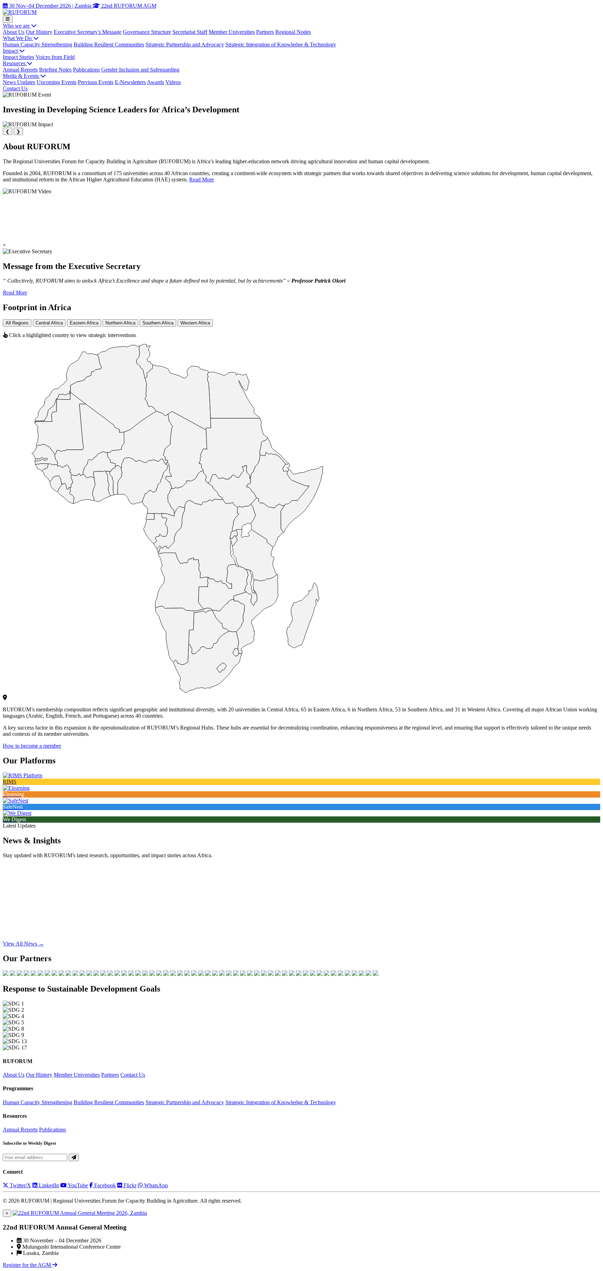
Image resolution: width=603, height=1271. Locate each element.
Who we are (17, 26)
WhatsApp (155, 1185)
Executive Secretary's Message (87, 32)
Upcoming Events (56, 82)
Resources (15, 63)
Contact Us (15, 88)
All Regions (17, 323)
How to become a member (32, 746)
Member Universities (232, 32)
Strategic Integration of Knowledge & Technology (280, 44)
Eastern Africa (84, 323)
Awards (155, 82)
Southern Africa (157, 323)
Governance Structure (147, 32)
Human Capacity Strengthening (37, 44)
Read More (201, 179)
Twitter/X (19, 1185)
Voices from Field (55, 57)
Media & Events (21, 76)
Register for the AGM (27, 1265)
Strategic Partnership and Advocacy (185, 44)
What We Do (18, 38)
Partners (265, 32)
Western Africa (195, 323)
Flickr (129, 1185)
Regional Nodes (293, 32)
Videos (173, 82)
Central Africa (49, 323)
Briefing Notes (55, 70)
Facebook (104, 1185)
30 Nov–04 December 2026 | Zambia (50, 6)
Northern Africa (120, 323)
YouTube (77, 1185)
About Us (13, 32)
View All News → (23, 944)
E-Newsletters (130, 82)
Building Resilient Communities (109, 44)
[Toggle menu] (8, 19)
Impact (11, 51)
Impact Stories (18, 57)
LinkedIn (48, 1185)
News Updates (19, 82)
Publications (86, 70)
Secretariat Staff (189, 32)
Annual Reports (20, 70)
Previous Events (95, 82)
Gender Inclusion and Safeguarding (140, 70)
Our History (39, 32)
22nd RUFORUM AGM (128, 6)
